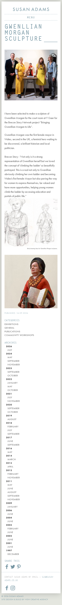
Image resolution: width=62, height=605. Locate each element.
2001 (9, 543)
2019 (9, 415)
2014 (9, 455)
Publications (12, 331)
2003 (9, 524)
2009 (9, 503)
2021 (9, 393)
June (10, 441)
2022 (9, 379)
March (12, 459)
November (14, 364)
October (13, 375)
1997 (9, 550)
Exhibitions (12, 324)
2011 (9, 481)
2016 (9, 448)
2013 (9, 463)
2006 (9, 510)
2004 (9, 517)
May (10, 357)
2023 (9, 368)
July (10, 350)
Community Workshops (19, 335)
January (13, 382)
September (14, 360)
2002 (9, 535)
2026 (9, 346)
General (9, 327)
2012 (9, 470)
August (12, 419)
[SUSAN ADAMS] (31, 9)
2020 (9, 404)
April (10, 466)
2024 (9, 353)
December (13, 554)
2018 (9, 422)
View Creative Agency (36, 599)
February (13, 426)
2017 (9, 437)
